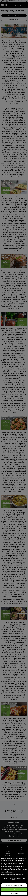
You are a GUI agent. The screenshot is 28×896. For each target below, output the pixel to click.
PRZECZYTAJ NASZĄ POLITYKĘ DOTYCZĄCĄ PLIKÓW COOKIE (14, 879)
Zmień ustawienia (14, 893)
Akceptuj (14, 889)
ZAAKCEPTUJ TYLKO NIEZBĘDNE (14, 885)
